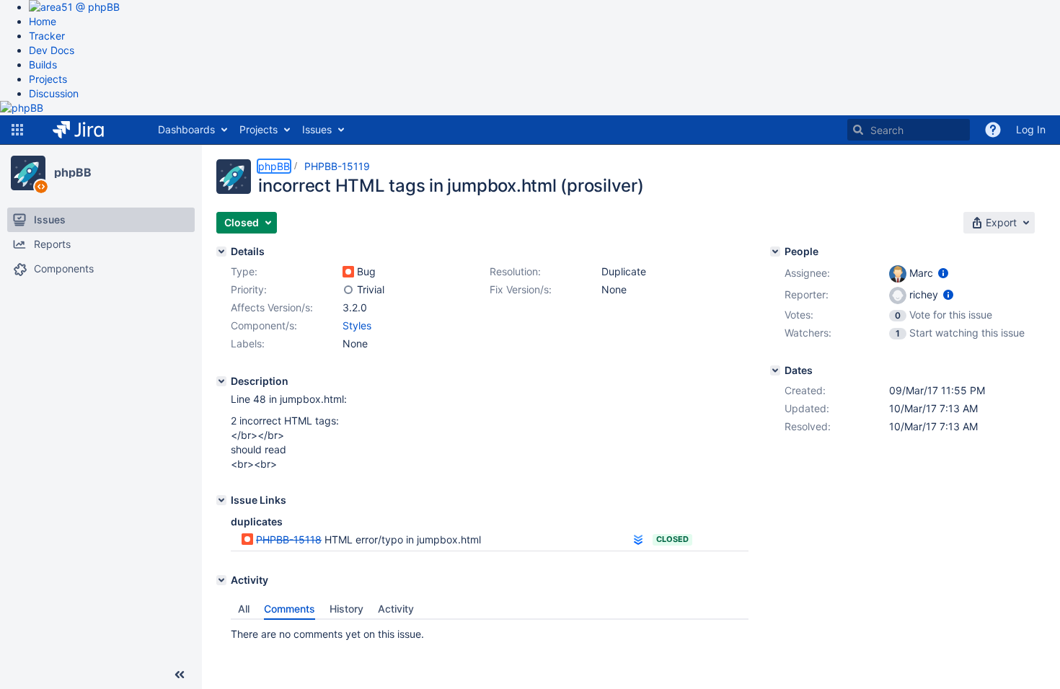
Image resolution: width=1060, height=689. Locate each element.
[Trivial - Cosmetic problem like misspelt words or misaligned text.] (348, 289)
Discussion (54, 93)
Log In (1031, 129)
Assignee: (807, 273)
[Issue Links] (221, 500)
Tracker (47, 36)
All (243, 609)
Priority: (249, 289)
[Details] (221, 251)
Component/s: (264, 325)
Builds (43, 64)
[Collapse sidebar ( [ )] (179, 674)
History (346, 609)
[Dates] (775, 370)
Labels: (248, 343)
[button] (17, 129)
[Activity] (221, 580)
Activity (396, 609)
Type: (244, 271)
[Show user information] (943, 273)
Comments (289, 609)
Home (42, 21)
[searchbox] (908, 130)
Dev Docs (51, 50)
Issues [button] (317, 129)
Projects (48, 79)
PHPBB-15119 (337, 166)
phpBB (73, 172)
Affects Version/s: (272, 307)
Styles (357, 325)
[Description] (221, 381)
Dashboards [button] (186, 129)
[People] (775, 251)
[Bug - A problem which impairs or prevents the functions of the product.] (348, 271)
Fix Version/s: (521, 289)
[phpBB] (28, 173)
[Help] (993, 129)
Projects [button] (258, 129)
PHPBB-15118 (289, 539)
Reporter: (807, 294)
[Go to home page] (89, 129)
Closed (672, 539)
